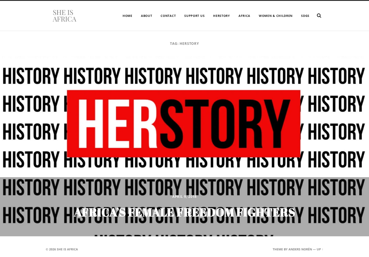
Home (127, 16)
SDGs (305, 16)
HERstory (221, 16)
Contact (168, 16)
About (146, 16)
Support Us (194, 16)
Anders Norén (300, 249)
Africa (244, 16)
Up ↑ (320, 249)
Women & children (276, 16)
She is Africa (67, 249)
